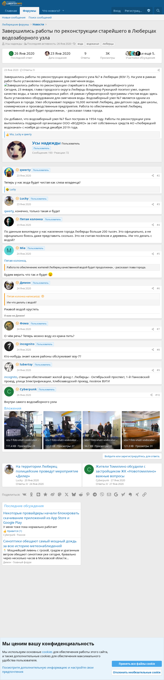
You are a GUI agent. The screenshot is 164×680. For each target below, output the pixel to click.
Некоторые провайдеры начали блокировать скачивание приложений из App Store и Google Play (41, 518)
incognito (10, 377)
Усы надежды (13, 43)
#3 (158, 204)
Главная (11, 11)
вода (80, 43)
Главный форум (22, 562)
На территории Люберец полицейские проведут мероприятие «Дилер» (47, 471)
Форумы (29, 11)
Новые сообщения (13, 17)
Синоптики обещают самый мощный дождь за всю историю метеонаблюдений (40, 543)
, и (21, 134)
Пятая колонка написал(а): (23, 296)
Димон (7, 562)
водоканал (93, 43)
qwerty (9, 211)
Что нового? (51, 11)
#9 (158, 370)
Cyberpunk (9, 535)
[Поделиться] (158, 70)
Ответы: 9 (29, 70)
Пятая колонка (15, 260)
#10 (157, 395)
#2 (158, 175)
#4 (158, 225)
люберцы (108, 43)
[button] (63, 10)
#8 (158, 349)
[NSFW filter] (149, 10)
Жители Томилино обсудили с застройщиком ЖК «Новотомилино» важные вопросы (126, 471)
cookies (47, 652)
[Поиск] (158, 10)
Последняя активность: (49, 43)
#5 (158, 253)
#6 (158, 288)
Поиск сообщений (40, 17)
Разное (21, 535)
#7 (158, 329)
